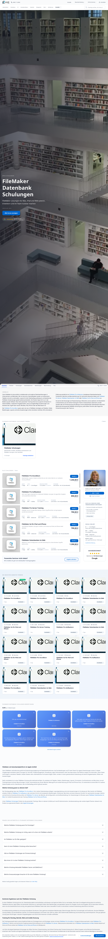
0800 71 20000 (95, 493)
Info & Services (91, 2)
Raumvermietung (79, 2)
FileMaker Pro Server (32, 795)
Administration (5, 7)
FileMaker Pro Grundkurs (11, 408)
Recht (45, 7)
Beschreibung (47, 385)
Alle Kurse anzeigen (11, 213)
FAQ (54, 385)
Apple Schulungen (8, 175)
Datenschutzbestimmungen (56, 936)
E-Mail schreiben (95, 496)
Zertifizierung (50, 7)
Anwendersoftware (24, 7)
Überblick (4, 385)
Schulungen (19, 385)
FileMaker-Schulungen (12, 801)
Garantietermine (28, 385)
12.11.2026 (43, 501)
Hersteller (57, 7)
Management (38, 7)
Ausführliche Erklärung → (90, 543)
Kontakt (69, 2)
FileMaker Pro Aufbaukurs (76, 394)
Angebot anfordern (71, 559)
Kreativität (32, 7)
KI (17, 7)
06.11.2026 (44, 517)
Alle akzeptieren (100, 935)
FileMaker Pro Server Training (32, 508)
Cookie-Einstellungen (85, 935)
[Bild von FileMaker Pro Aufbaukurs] (11, 496)
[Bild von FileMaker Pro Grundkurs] (11, 480)
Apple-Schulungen (28, 803)
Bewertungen (38, 385)
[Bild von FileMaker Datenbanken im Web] (11, 545)
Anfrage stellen (90, 516)
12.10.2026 (45, 485)
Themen (11, 385)
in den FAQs (34, 881)
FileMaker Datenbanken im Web (70, 398)
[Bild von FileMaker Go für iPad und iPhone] (11, 528)
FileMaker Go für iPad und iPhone (91, 398)
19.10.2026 (43, 549)
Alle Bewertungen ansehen (54, 749)
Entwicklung (13, 7)
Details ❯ (74, 476)
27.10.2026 (44, 533)
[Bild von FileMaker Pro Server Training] (11, 512)
